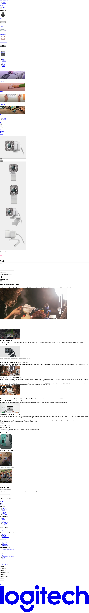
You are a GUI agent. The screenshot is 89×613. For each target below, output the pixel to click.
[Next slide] (3, 423)
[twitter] (1, 501)
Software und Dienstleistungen (6, 542)
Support (1, 5)
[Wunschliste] (1, 124)
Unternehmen (4, 3)
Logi (1, 132)
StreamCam (2, 131)
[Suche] (1, 123)
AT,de (2, 6)
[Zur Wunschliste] (1, 159)
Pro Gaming (4, 535)
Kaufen (2, 7)
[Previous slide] (1, 423)
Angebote (1, 121)
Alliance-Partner (4, 544)
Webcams (1, 129)
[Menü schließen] (1, 8)
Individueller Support (5, 554)
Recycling (3, 513)
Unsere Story (4, 508)
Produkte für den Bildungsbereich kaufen (8, 549)
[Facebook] (2, 501)
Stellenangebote (4, 509)
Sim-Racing (4, 536)
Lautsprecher (4, 521)
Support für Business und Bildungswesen (8, 556)
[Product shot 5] (13, 239)
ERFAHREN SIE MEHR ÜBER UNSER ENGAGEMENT (9, 430)
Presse (3, 511)
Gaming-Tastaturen (5, 524)
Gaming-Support (4, 555)
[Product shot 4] (13, 217)
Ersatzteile (3, 558)
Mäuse (3, 518)
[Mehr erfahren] (1, 281)
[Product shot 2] (13, 173)
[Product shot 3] (13, 195)
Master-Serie (4, 529)
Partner (3, 543)
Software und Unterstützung (4, 274)
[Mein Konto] (1, 126)
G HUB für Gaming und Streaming (7, 563)
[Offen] (2, 127)
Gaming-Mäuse (4, 523)
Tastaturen (3, 519)
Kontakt (3, 557)
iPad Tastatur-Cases (5, 522)
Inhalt (1, 272)
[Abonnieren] (9, 494)
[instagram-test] (0, 501)
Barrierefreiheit (4, 514)
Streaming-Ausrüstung (5, 537)
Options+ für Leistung (5, 564)
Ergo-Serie (3, 530)
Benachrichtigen (3, 261)
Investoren (3, 510)
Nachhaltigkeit (4, 512)
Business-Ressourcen (5, 545)
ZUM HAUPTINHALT (4, 0)
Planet (1, 122)
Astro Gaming (4, 534)
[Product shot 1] (13, 147)
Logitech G (4, 2)
